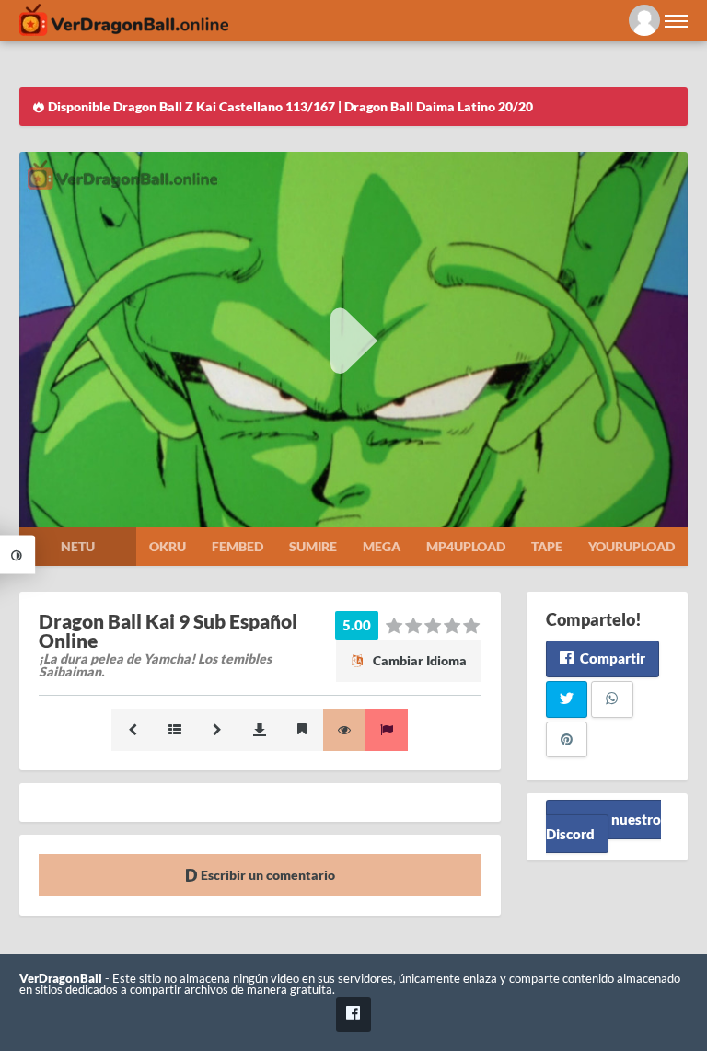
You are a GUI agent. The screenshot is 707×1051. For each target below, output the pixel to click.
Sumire (313, 546)
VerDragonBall (60, 979)
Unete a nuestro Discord (603, 826)
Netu (78, 546)
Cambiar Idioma (418, 660)
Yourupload (631, 546)
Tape (546, 546)
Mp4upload (465, 546)
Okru (167, 546)
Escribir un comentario (266, 875)
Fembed (237, 546)
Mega (381, 546)
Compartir (611, 658)
